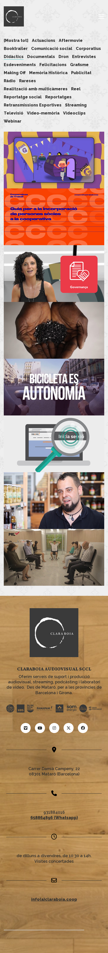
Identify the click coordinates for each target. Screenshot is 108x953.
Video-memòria (43, 113)
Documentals (41, 56)
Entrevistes (84, 56)
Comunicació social (51, 48)
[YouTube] (40, 728)
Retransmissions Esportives (33, 105)
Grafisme (79, 64)
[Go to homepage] (14, 16)
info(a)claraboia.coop (54, 899)
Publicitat (81, 72)
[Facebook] (83, 728)
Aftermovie (71, 40)
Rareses (27, 80)
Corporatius (88, 48)
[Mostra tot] (16, 40)
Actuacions (43, 40)
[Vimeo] (26, 728)
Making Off (15, 72)
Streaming (76, 105)
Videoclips (74, 113)
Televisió (13, 113)
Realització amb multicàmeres (36, 89)
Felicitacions (53, 64)
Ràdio (10, 80)
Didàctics (14, 56)
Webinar (12, 121)
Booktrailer (16, 48)
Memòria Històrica (48, 72)
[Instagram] (54, 728)
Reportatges (58, 97)
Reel (76, 89)
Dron (64, 56)
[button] (101, 16)
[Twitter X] (69, 728)
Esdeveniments (20, 64)
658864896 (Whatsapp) (54, 817)
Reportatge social (23, 97)
